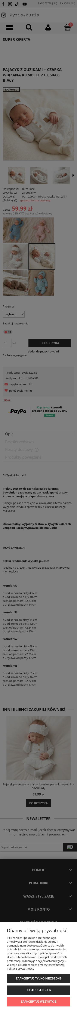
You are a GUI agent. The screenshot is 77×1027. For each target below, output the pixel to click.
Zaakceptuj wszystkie (38, 1001)
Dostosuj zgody (39, 990)
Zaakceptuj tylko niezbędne (38, 978)
